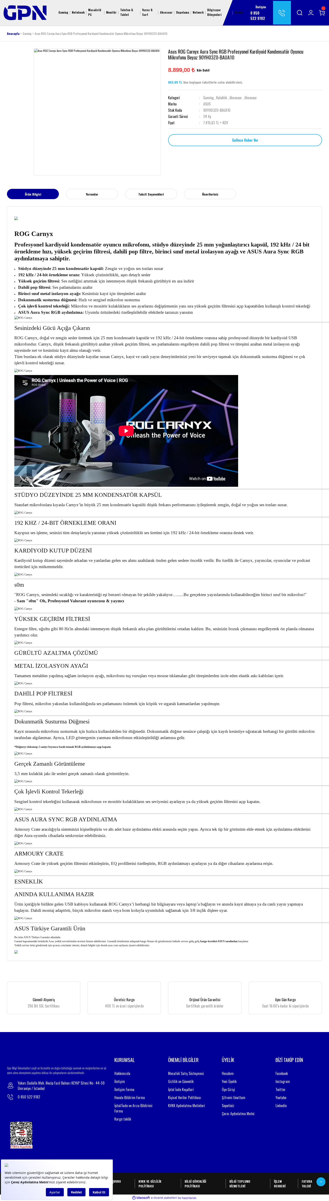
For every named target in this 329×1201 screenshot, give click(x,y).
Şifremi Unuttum (233, 1097)
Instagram (283, 1081)
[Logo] (25, 12)
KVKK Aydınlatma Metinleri (186, 1105)
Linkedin (281, 1105)
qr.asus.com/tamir (62, 945)
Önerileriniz (210, 194)
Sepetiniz (228, 1105)
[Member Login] (311, 12)
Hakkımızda (122, 1073)
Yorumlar (92, 194)
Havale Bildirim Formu (129, 1097)
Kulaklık (221, 97)
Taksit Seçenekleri (151, 194)
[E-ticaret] (164, 1198)
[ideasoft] (141, 1198)
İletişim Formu (124, 1089)
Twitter (281, 1089)
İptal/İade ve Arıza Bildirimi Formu (133, 1108)
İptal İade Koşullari (181, 1089)
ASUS (207, 104)
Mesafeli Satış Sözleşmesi (186, 1073)
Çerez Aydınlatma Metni (238, 1113)
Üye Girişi (228, 1089)
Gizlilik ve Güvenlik (181, 1081)
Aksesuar (235, 97)
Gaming (208, 97)
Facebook (282, 1073)
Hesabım (228, 1073)
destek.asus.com (109, 945)
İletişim (119, 1081)
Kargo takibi (122, 1119)
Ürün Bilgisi (33, 194)
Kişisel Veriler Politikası (184, 1097)
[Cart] (322, 12)
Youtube (281, 1097)
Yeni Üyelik (229, 1081)
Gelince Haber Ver (245, 140)
